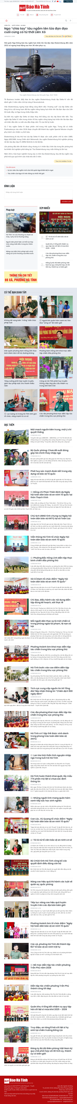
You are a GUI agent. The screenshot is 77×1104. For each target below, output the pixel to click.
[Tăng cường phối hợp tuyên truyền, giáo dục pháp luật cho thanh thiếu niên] (21, 368)
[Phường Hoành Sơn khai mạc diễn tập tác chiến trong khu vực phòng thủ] (16, 654)
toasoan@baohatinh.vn (66, 1097)
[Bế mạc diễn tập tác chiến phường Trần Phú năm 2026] (16, 972)
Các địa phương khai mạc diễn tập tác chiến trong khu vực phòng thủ (57, 255)
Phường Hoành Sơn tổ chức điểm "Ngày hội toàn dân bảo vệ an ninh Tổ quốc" (51, 924)
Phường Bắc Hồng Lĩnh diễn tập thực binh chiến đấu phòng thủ (51, 559)
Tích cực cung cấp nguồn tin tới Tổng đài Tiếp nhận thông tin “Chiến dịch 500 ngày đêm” (52, 691)
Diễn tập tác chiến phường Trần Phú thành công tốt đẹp (50, 987)
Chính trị (7, 25)
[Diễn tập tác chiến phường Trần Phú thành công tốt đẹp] (16, 993)
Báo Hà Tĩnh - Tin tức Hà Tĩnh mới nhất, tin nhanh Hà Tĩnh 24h (38, 8)
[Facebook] (52, 1)
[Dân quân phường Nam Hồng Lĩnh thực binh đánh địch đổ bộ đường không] (21, 337)
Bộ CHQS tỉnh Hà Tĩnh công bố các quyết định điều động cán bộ (58, 230)
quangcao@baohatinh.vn (55, 1101)
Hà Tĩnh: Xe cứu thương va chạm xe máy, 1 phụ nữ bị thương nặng (19, 236)
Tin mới (22, 14)
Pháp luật (10, 209)
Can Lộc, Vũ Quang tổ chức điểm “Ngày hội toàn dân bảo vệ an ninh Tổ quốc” (51, 820)
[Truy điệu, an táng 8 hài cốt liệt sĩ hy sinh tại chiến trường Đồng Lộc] (16, 1034)
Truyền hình (57, 14)
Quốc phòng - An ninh (18, 25)
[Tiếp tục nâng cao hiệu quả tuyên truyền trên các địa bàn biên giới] (16, 909)
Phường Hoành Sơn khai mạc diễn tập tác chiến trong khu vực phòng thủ (51, 648)
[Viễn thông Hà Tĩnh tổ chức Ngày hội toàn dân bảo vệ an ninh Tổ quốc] (16, 544)
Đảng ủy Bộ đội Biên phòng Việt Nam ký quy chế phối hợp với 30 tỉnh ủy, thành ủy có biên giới (58, 265)
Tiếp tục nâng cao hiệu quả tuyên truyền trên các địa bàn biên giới (48, 904)
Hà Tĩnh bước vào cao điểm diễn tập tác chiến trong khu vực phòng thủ (50, 669)
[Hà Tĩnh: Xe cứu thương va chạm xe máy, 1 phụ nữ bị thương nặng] (21, 223)
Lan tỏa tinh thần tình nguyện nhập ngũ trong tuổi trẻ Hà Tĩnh (51, 756)
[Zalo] (60, 1)
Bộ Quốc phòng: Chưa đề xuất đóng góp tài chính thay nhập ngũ (49, 451)
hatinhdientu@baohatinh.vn (50, 1097)
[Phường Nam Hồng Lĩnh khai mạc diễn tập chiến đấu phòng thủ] (56, 337)
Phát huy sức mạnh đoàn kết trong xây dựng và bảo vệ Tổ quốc (51, 472)
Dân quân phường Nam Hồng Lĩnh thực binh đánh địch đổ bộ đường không (20, 352)
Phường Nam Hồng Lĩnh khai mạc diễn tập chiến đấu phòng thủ (55, 352)
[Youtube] (58, 1)
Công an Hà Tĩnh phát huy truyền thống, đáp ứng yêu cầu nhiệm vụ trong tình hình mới (53, 383)
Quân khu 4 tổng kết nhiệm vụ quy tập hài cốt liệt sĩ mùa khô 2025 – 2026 (57, 246)
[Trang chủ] (6, 20)
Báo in (32, 14)
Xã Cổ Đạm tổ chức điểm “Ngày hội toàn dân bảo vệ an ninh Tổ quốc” (49, 580)
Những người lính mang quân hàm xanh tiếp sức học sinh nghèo (50, 799)
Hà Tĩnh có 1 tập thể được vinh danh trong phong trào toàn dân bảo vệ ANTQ (49, 736)
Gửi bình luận (66, 201)
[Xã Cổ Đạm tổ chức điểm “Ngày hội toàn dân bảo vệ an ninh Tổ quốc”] (16, 586)
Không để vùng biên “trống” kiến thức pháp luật (20, 321)
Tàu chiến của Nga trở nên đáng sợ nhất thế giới (26, 174)
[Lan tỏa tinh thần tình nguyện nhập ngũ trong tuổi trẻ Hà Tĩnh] (16, 762)
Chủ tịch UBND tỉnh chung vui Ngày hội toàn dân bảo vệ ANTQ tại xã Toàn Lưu (51, 517)
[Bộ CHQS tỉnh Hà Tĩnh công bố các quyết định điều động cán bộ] (56, 223)
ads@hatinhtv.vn (68, 1101)
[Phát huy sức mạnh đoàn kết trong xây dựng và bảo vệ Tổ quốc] (16, 478)
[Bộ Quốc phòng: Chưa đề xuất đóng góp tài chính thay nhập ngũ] (16, 457)
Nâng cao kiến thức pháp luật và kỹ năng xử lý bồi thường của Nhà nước (20, 252)
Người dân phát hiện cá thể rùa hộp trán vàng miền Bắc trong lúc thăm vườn (19, 244)
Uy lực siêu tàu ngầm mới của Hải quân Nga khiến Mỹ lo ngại (30, 170)
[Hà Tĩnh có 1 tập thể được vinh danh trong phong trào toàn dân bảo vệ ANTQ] (16, 740)
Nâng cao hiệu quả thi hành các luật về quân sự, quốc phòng (51, 883)
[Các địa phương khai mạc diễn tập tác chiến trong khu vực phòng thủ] (56, 400)
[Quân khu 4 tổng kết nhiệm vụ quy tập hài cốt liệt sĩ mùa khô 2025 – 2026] (16, 1013)
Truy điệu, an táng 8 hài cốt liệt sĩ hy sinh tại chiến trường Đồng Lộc (50, 1029)
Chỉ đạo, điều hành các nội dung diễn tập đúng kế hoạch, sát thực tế (50, 601)
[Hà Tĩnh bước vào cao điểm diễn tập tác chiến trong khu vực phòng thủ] (16, 674)
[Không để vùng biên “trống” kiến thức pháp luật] (21, 307)
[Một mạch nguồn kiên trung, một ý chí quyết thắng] (16, 436)
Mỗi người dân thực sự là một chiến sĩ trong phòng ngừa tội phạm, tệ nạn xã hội (51, 624)
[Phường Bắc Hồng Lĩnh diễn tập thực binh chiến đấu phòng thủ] (16, 565)
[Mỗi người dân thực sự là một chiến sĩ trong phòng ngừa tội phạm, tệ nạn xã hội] (16, 628)
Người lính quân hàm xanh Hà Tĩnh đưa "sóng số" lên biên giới (55, 321)
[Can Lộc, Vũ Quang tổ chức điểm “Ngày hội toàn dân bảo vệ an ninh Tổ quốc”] (16, 826)
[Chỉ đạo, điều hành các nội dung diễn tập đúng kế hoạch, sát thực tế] (16, 607)
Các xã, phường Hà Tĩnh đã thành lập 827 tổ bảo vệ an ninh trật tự (50, 945)
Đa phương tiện (43, 14)
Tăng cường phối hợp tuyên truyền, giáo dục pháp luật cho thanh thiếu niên (19, 383)
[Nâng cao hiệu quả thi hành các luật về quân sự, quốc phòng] (16, 888)
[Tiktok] (55, 1)
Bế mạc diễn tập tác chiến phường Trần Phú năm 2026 (50, 966)
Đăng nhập (69, 1)
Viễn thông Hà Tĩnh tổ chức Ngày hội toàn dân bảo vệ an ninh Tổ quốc (50, 538)
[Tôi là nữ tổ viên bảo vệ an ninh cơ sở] (16, 847)
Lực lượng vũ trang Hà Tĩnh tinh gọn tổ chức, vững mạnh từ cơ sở (20, 415)
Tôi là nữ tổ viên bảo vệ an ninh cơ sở (57, 238)
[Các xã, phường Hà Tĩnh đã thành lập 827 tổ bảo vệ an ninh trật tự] (16, 951)
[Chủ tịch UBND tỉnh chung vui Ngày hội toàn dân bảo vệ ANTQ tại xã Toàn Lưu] (16, 523)
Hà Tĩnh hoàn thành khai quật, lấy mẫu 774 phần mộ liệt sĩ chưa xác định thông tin (51, 779)
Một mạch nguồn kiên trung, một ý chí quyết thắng (51, 431)
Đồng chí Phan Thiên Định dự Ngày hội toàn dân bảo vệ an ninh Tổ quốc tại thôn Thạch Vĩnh (51, 495)
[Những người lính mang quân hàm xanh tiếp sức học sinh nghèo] (16, 805)
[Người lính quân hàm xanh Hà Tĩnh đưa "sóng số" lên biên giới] (56, 307)
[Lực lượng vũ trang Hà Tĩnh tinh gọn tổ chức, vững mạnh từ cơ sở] (21, 400)
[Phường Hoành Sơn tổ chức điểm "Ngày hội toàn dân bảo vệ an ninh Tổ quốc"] (16, 930)
